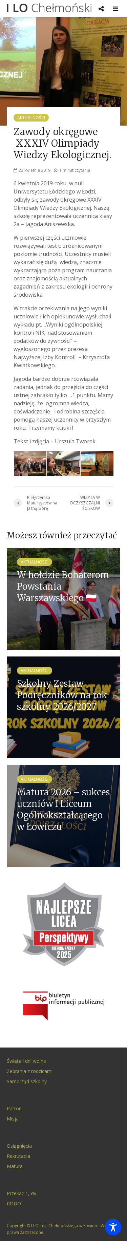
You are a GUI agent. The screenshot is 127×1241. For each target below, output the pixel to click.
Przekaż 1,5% (21, 1193)
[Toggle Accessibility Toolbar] (113, 1227)
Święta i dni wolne (26, 1061)
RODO (14, 1203)
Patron (14, 1108)
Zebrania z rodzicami (29, 1071)
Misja (13, 1118)
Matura (15, 1166)
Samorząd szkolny (27, 1081)
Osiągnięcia (19, 1146)
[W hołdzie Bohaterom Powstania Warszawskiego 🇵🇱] (63, 598)
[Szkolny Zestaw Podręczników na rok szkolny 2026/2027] (63, 706)
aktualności (31, 118)
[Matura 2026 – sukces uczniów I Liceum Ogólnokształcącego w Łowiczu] (63, 815)
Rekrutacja (18, 1156)
